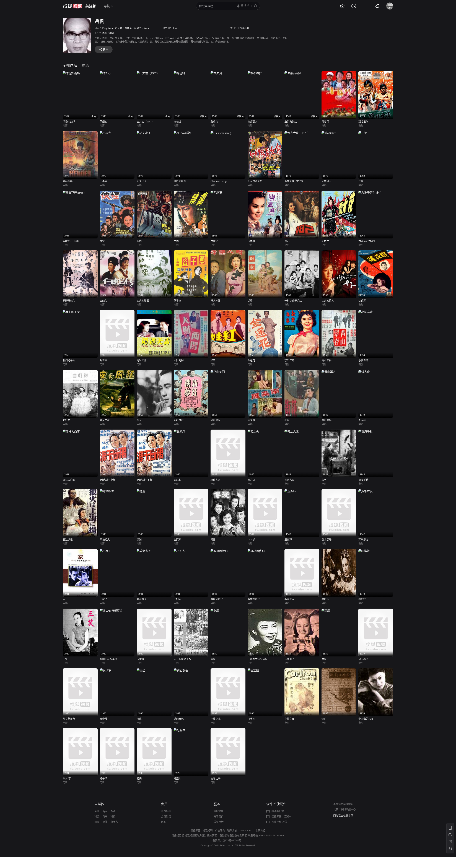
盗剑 (139, 241)
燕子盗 (177, 300)
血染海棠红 (290, 121)
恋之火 (251, 480)
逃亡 (324, 718)
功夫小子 (142, 181)
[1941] (80, 551)
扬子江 (103, 778)
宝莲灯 (251, 241)
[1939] (215, 610)
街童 (250, 300)
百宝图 (251, 718)
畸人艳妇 (216, 300)
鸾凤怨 (177, 480)
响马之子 (216, 778)
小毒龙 (103, 181)
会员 (164, 804)
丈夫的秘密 (143, 300)
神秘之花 (216, 718)
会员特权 (166, 811)
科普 (96, 816)
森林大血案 (69, 480)
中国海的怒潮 (365, 718)
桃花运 (362, 300)
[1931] (80, 730)
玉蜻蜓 (140, 659)
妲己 (286, 241)
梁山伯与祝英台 (108, 659)
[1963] (369, 192)
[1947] (228, 431)
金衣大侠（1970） (294, 181)
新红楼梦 (179, 420)
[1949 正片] (105, 73)
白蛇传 (103, 300)
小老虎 (251, 539)
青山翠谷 (326, 360)
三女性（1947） (145, 121)
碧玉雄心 (363, 659)
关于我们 (219, 816)
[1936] (253, 670)
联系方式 (232, 830)
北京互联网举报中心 (344, 809)
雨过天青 (142, 360)
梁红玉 (325, 599)
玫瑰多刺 (216, 480)
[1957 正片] (71, 73)
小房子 (103, 599)
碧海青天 (142, 599)
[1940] (339, 551)
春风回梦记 (217, 599)
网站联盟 (219, 811)
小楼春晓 (363, 360)
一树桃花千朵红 (293, 300)
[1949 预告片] (293, 73)
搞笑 (104, 822)
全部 (96, 811)
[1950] (265, 371)
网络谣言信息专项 (343, 815)
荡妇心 (103, 121)
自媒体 (99, 804)
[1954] (365, 312)
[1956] (301, 312)
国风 (96, 822)
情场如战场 (69, 121)
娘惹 (139, 420)
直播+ (287, 816)
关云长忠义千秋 (182, 659)
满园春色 (179, 718)
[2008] (339, 73)
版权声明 (212, 835)
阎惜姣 (362, 599)
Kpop (105, 811)
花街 (286, 420)
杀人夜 (362, 420)
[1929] (179, 730)
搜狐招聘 (208, 830)
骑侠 (139, 778)
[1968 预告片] (179, 73)
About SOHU (246, 830)
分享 (105, 49)
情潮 (139, 539)
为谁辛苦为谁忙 (367, 241)
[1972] (105, 133)
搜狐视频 (73, 6)
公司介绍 (261, 830)
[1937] (181, 670)
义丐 (324, 480)
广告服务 (220, 830)
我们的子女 (69, 360)
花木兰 (325, 241)
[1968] (73, 192)
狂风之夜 (105, 420)
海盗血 (177, 778)
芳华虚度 (363, 539)
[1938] (80, 670)
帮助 (163, 822)
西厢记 (214, 241)
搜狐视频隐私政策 (195, 835)
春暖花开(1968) (71, 241)
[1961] (154, 252)
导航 (106, 6)
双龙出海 (363, 121)
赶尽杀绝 (68, 181)
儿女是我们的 (255, 181)
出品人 (114, 822)
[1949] (329, 371)
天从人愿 (289, 480)
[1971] (182, 133)
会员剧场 (166, 816)
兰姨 (176, 241)
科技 (112, 816)
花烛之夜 (289, 718)
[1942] (228, 491)
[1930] (117, 730)
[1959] (339, 252)
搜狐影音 (276, 816)
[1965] (216, 192)
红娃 (213, 360)
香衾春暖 (326, 539)
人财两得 (179, 360)
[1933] (375, 670)
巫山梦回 (216, 420)
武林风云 (326, 181)
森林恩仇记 (254, 599)
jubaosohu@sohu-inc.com (271, 835)
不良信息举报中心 (343, 804)
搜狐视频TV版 (279, 822)
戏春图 (103, 360)
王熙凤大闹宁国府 (258, 659)
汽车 (104, 816)
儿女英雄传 (69, 718)
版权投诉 (219, 822)
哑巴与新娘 (180, 181)
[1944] (291, 431)
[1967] (154, 192)
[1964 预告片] (255, 73)
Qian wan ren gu (219, 181)
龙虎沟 (214, 121)
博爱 (213, 539)
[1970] (265, 133)
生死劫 (177, 539)
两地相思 (105, 539)
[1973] (375, 73)
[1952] (117, 371)
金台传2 (67, 778)
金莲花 (251, 360)
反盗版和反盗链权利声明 (233, 835)
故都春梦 (253, 121)
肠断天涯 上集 (107, 480)
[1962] (117, 252)
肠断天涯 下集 (144, 480)
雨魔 (324, 659)
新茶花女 (289, 599)
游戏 (112, 811)
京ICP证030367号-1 (232, 840)
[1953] (80, 371)
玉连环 (288, 539)
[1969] (362, 133)
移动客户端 (277, 811)
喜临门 (325, 121)
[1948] (117, 431)
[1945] (253, 431)
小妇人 (177, 599)
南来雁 (251, 420)
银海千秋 (363, 480)
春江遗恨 (68, 539)
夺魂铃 (177, 121)
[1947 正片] (148, 73)
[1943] (107, 491)
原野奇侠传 (69, 300)
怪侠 (102, 241)
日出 (139, 718)
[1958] (191, 312)
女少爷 (103, 718)
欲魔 (213, 659)
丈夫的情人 (328, 300)
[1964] (301, 192)
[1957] (265, 312)
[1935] (339, 670)
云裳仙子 (289, 659)
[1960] (228, 252)
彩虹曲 (66, 420)
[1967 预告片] (216, 73)
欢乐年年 (289, 360)
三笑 (360, 181)
